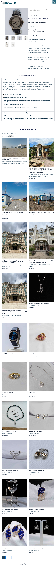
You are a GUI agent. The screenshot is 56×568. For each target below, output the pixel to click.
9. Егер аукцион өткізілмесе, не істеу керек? (17, 115)
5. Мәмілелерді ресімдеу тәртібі (13, 104)
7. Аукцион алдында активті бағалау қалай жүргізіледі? (20, 110)
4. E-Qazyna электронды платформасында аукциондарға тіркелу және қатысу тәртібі (27, 101)
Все (8, 136)
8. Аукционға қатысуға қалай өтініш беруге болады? (20, 113)
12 (2, 136)
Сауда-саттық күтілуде (38, 9)
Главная (30, 9)
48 (6, 136)
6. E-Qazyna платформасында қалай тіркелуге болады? (20, 107)
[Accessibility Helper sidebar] (54, 2)
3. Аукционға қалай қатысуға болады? (15, 97)
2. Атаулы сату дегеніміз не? (12, 94)
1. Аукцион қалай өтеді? (11, 79)
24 (4, 136)
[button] (28, 79)
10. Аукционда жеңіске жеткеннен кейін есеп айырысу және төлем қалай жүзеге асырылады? (28, 119)
